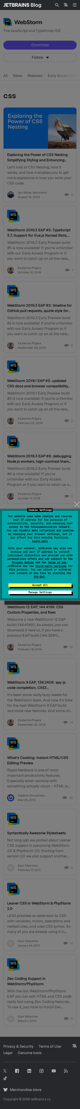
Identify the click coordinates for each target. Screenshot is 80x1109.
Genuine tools (30, 1053)
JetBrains (37, 1099)
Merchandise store (24, 1090)
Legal (7, 1053)
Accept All (40, 585)
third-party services (50, 566)
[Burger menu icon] (74, 5)
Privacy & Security (18, 1046)
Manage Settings (40, 592)
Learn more (40, 541)
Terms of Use (57, 562)
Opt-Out (39, 577)
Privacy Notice (23, 562)
